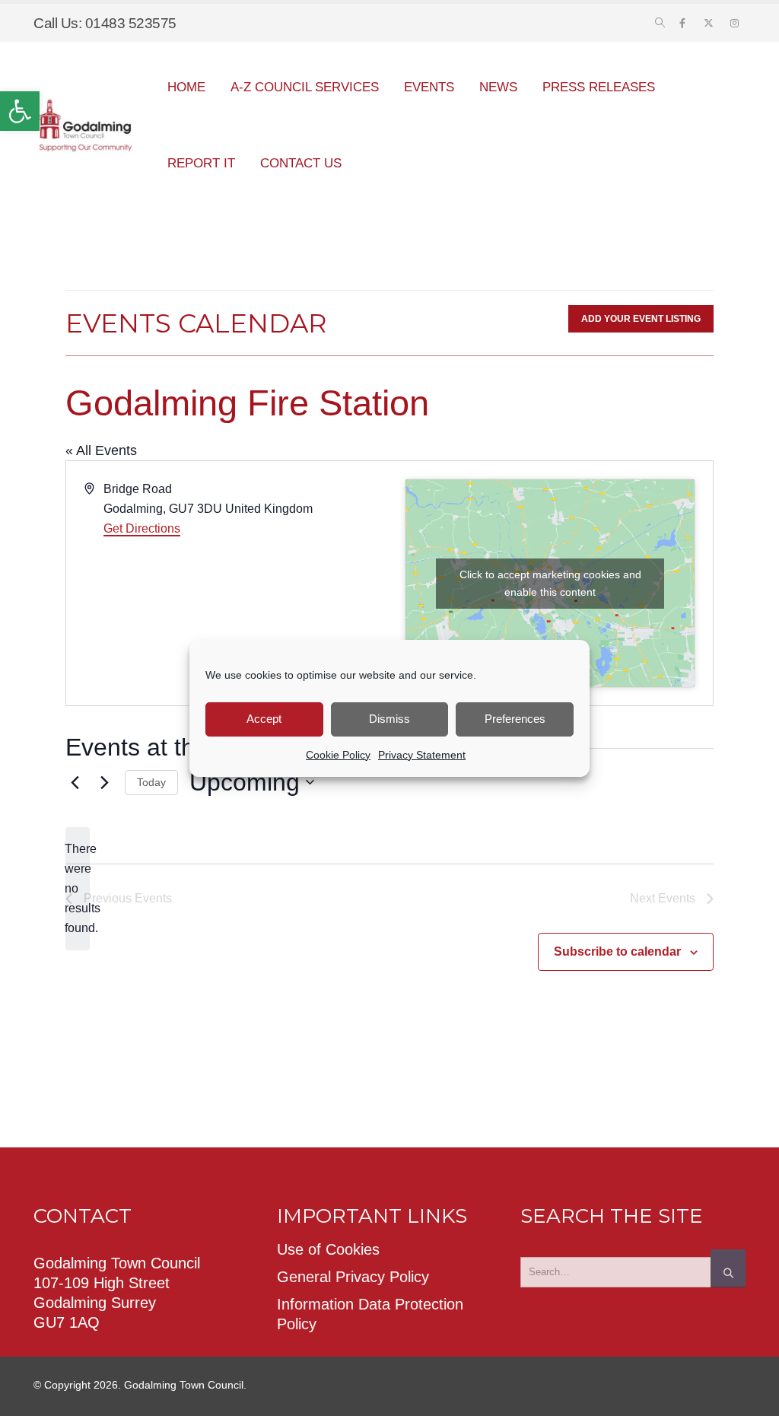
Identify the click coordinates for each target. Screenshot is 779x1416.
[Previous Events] (74, 782)
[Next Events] (104, 782)
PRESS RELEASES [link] (598, 87)
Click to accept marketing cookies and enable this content (550, 583)
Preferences (515, 718)
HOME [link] (186, 87)
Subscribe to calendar (617, 951)
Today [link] (151, 782)
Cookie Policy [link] (338, 755)
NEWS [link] (498, 87)
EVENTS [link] (429, 87)
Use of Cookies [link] (328, 1249)
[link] (20, 111)
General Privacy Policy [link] (353, 1276)
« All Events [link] (101, 450)
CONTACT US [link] (301, 163)
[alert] (77, 888)
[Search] (728, 1268)
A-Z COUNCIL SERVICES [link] (305, 87)
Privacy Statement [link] (422, 755)
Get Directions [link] (141, 528)
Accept (263, 718)
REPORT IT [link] (201, 163)
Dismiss (389, 718)
